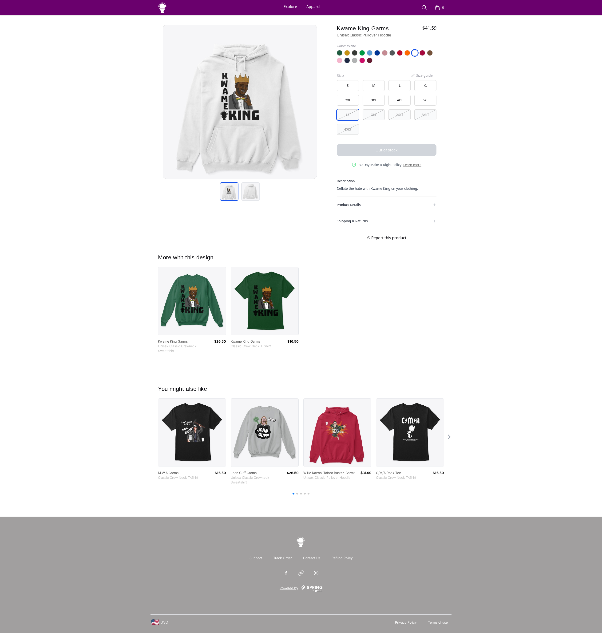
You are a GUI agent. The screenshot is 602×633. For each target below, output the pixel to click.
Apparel (313, 6)
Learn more (412, 164)
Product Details (349, 204)
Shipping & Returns (352, 221)
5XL (425, 100)
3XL (373, 100)
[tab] (229, 191)
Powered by (289, 588)
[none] (422, 75)
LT (348, 114)
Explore (290, 6)
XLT (373, 114)
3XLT (425, 114)
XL (425, 85)
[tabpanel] (240, 102)
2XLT (399, 114)
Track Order (282, 558)
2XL (348, 100)
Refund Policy (342, 558)
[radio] (348, 85)
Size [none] (340, 75)
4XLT (348, 129)
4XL (399, 100)
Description (346, 181)
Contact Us (311, 558)
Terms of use (438, 622)
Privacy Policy (406, 622)
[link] (192, 301)
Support (256, 558)
